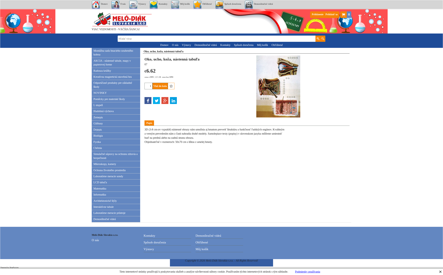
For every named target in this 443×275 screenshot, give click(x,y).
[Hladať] (322, 39)
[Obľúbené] (171, 86)
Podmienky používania (307, 271)
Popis (149, 123)
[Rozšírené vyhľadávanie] (317, 39)
